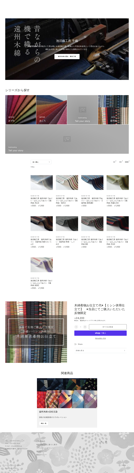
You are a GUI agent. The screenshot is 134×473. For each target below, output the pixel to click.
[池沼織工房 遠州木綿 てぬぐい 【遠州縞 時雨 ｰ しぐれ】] (67, 224)
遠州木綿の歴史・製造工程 (67, 56)
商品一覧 (43, 423)
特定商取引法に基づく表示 (46, 444)
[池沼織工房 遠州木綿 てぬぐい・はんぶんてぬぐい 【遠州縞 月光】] (118, 224)
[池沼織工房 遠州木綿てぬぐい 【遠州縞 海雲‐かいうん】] (42, 224)
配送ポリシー (41, 455)
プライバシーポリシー (45, 448)
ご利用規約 (40, 441)
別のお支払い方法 (100, 338)
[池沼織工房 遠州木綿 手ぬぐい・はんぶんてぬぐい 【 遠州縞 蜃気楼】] (92, 182)
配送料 (82, 320)
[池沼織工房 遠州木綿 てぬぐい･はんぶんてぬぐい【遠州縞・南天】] (67, 182)
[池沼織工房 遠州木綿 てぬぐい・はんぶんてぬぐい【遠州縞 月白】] (42, 182)
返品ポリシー (41, 451)
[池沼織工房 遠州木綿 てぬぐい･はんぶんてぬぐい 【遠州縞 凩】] (92, 224)
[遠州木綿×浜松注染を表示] (67, 393)
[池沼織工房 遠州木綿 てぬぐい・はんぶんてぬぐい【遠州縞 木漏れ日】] (118, 182)
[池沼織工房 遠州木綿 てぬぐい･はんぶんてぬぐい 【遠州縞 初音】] (42, 265)
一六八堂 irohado (16, 465)
